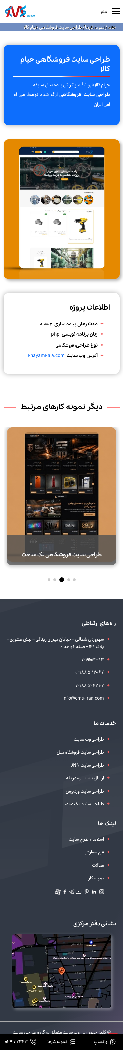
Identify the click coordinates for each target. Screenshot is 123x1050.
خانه (111, 27)
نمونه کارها (94, 27)
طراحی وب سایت (89, 739)
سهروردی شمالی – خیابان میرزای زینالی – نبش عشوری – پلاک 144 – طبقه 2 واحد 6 (55, 643)
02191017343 (92, 659)
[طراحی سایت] (20, 11)
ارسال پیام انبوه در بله (85, 778)
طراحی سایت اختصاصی (82, 804)
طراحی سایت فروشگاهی (84, 95)
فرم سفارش (94, 852)
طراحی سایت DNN (87, 765)
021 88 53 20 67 (89, 672)
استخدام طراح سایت (86, 839)
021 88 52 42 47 (89, 685)
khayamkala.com (46, 355)
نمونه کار (96, 878)
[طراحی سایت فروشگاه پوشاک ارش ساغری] (61, 481)
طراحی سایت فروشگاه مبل (80, 752)
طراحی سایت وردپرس (85, 791)
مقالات (98, 865)
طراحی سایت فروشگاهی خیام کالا (53, 27)
